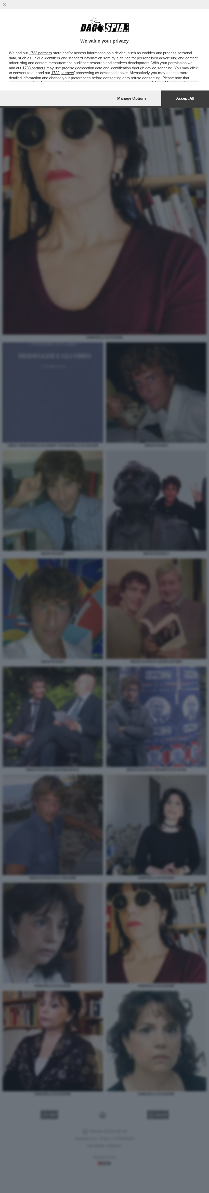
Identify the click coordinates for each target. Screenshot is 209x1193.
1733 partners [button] (40, 53)
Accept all (185, 98)
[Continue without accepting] (4, 4)
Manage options (132, 98)
